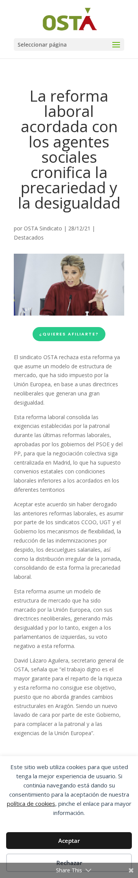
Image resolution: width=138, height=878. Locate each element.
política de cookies (31, 803)
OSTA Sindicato (43, 228)
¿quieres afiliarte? (69, 334)
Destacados (29, 237)
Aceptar (69, 840)
